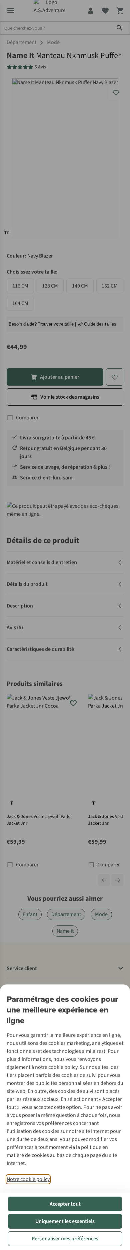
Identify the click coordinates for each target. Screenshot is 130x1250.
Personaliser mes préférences (65, 1238)
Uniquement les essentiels (65, 1221)
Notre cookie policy (28, 1179)
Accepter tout (65, 1204)
